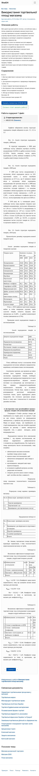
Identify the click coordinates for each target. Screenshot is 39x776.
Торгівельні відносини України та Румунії (16, 717)
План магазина (6, 758)
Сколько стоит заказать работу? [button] (15, 107)
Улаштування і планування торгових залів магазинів (17, 724)
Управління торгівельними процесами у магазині (16, 693)
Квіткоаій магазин (8, 739)
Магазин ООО (6, 754)
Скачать (17, 120)
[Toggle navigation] (34, 2)
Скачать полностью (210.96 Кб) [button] (14, 103)
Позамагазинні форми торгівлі (12, 710)
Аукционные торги (8, 729)
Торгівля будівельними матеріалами (15, 707)
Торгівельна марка (8, 697)
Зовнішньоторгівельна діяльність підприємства (19, 720)
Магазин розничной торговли (12, 751)
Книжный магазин (8, 732)
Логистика (12, 8)
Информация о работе (15, 680)
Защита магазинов (8, 735)
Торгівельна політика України (12, 704)
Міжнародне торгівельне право (13, 701)
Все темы (4, 8)
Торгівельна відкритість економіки (14, 714)
